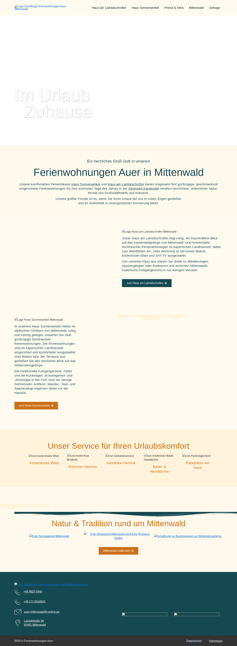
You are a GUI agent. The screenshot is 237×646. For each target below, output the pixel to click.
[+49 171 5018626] (17, 601)
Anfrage (214, 8)
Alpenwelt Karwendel (143, 188)
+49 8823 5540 (33, 591)
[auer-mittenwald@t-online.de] (17, 611)
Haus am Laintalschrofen (109, 8)
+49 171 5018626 (34, 601)
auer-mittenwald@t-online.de (42, 611)
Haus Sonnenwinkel (145, 8)
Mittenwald (196, 8)
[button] (18, 536)
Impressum (216, 640)
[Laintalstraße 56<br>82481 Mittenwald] (17, 622)
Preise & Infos (174, 8)
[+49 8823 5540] (17, 591)
